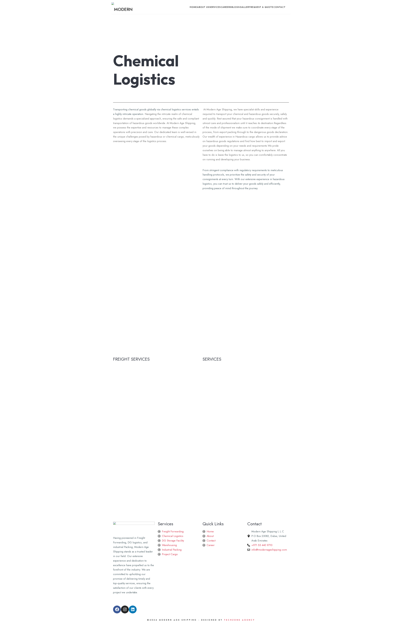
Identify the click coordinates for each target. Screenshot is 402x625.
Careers (226, 7)
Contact (279, 7)
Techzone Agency (239, 620)
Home (193, 7)
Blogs (235, 7)
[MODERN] (122, 7)
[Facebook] (117, 609)
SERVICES (215, 7)
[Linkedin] (133, 609)
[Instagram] (125, 609)
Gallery (245, 7)
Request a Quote (261, 7)
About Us (203, 7)
